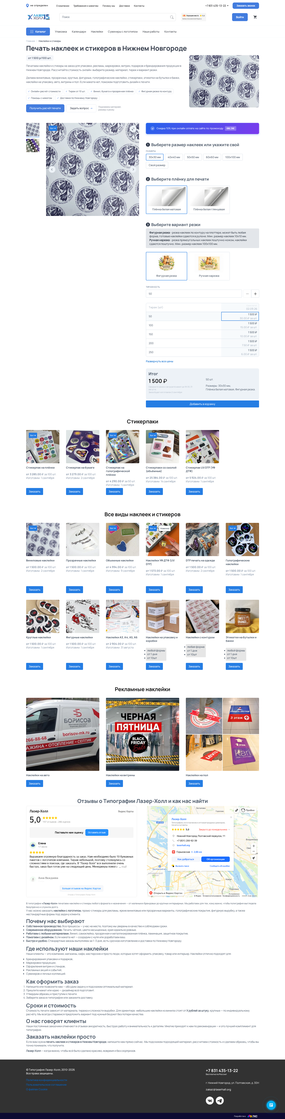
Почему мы (108, 5)
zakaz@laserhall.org (218, 1089)
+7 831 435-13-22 (215, 5)
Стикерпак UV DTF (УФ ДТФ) (200, 469)
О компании (62, 5)
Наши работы (151, 31)
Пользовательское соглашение (46, 1084)
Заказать (34, 491)
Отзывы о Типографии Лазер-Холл (81, 895)
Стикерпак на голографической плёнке (118, 471)
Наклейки (97, 31)
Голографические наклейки (238, 562)
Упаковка (61, 31)
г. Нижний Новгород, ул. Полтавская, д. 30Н (232, 1083)
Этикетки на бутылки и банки (241, 639)
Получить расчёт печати (45, 108)
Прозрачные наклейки (81, 560)
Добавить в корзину (202, 404)
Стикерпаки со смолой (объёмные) (161, 469)
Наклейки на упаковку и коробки (162, 639)
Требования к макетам (85, 5)
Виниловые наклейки (40, 560)
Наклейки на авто (38, 775)
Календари (79, 31)
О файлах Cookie (36, 1089)
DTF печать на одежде (200, 560)
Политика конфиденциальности (46, 1080)
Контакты (139, 5)
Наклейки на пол (197, 775)
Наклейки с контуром (200, 637)
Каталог (40, 31)
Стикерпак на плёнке (40, 467)
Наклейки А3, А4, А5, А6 (121, 637)
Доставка (124, 5)
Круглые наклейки (38, 637)
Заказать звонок (246, 5)
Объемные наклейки (120, 560)
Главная (30, 41)
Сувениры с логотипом (123, 31)
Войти (240, 17)
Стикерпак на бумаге (80, 467)
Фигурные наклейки (79, 637)
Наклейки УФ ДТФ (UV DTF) (160, 562)
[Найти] (172, 17)
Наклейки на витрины (120, 775)
